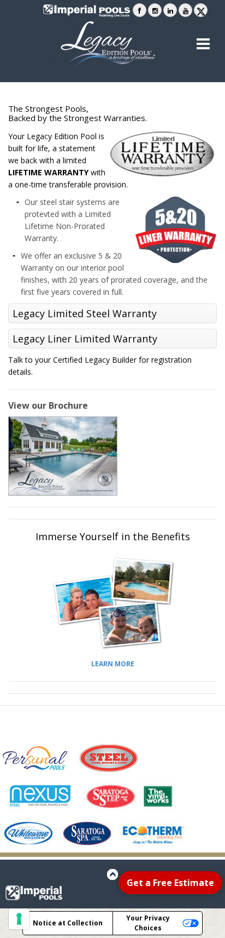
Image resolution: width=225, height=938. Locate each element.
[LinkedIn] (170, 10)
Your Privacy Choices (148, 923)
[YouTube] (185, 10)
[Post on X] (201, 10)
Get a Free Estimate (170, 883)
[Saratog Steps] (110, 796)
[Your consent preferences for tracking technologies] (19, 918)
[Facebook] (139, 10)
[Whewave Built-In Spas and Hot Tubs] (29, 833)
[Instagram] (155, 10)
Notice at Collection (68, 923)
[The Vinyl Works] (158, 796)
